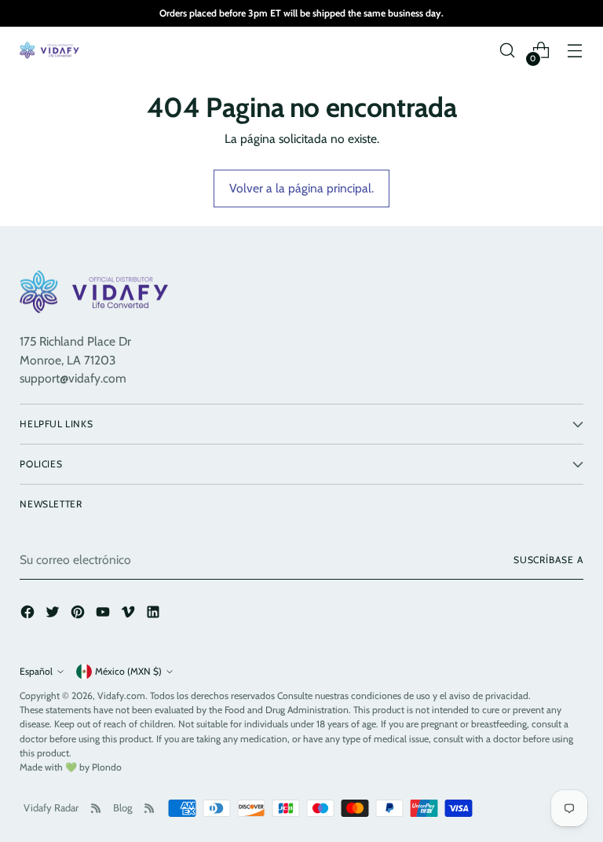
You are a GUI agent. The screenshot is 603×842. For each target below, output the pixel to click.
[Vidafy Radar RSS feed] (96, 808)
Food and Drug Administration (287, 710)
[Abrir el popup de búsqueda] (508, 51)
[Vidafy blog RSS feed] (149, 808)
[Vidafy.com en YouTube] (104, 614)
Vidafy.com (121, 695)
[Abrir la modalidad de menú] (575, 51)
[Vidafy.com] (51, 50)
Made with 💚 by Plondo (71, 767)
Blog (122, 807)
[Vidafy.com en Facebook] (29, 614)
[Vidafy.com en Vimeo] (129, 614)
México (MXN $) (128, 671)
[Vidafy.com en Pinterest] (79, 614)
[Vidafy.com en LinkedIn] (154, 614)
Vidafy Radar (51, 807)
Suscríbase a (548, 560)
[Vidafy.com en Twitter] (54, 614)
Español (36, 671)
